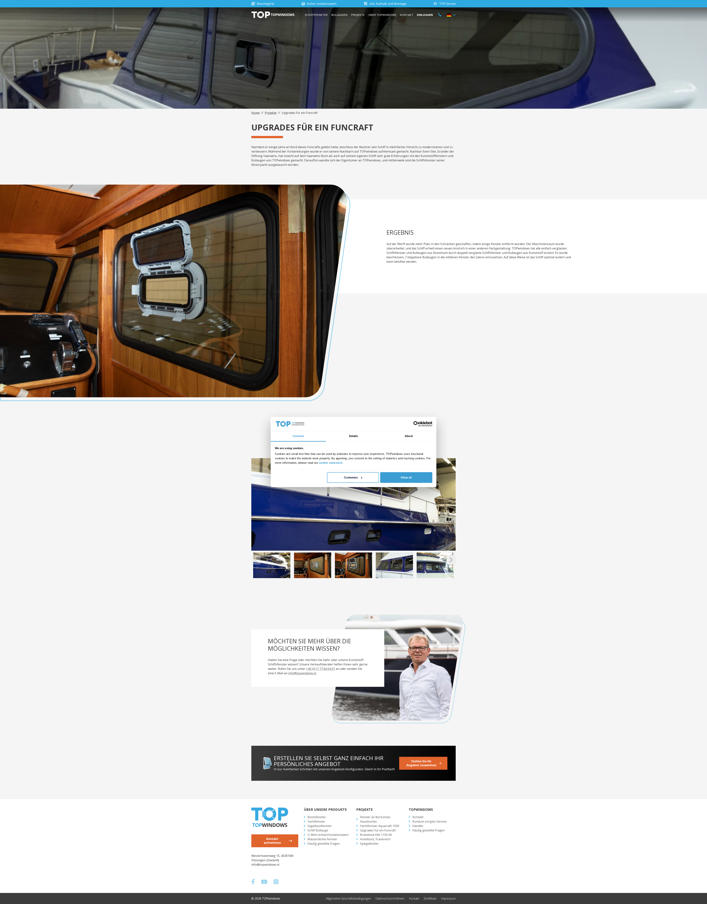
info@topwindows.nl (302, 673)
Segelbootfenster (319, 826)
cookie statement (330, 462)
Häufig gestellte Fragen (323, 844)
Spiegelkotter (369, 844)
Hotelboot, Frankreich (375, 839)
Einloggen (425, 15)
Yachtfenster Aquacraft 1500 (379, 826)
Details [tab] (353, 436)
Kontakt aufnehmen (272, 841)
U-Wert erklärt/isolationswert (328, 835)
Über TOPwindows (382, 15)
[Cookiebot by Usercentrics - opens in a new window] (416, 424)
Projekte (358, 15)
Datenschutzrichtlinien (389, 898)
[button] (451, 15)
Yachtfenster (316, 821)
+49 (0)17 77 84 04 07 (320, 669)
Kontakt (406, 15)
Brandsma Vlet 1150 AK (376, 835)
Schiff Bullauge (317, 830)
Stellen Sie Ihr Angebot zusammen (421, 763)
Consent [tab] (298, 436)
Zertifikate (430, 898)
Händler (417, 826)
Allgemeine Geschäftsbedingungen (348, 898)
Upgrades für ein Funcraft (378, 830)
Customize (351, 477)
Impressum (448, 898)
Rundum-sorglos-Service (429, 821)
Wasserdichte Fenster (322, 839)
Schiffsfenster (316, 15)
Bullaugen (339, 15)
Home (255, 113)
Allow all (406, 477)
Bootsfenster (316, 817)
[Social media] (254, 883)
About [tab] (409, 436)
